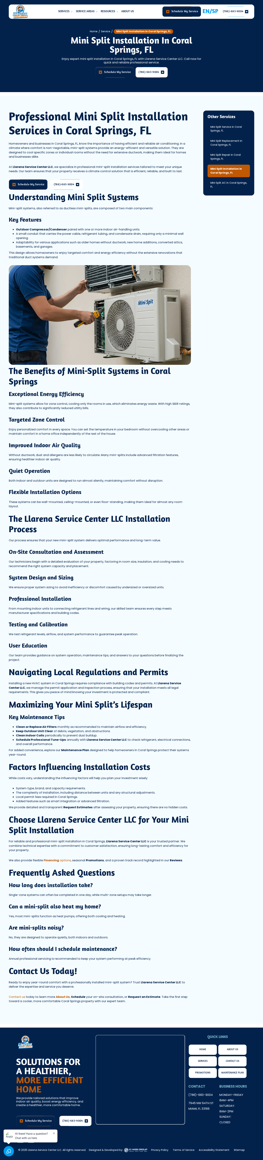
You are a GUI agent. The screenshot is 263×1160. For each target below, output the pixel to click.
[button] (65, 11)
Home (94, 31)
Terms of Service (183, 1150)
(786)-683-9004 (200, 1095)
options (57, 860)
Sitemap (239, 1150)
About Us (127, 11)
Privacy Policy (159, 1150)
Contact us (17, 997)
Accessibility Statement (214, 1150)
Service (105, 31)
